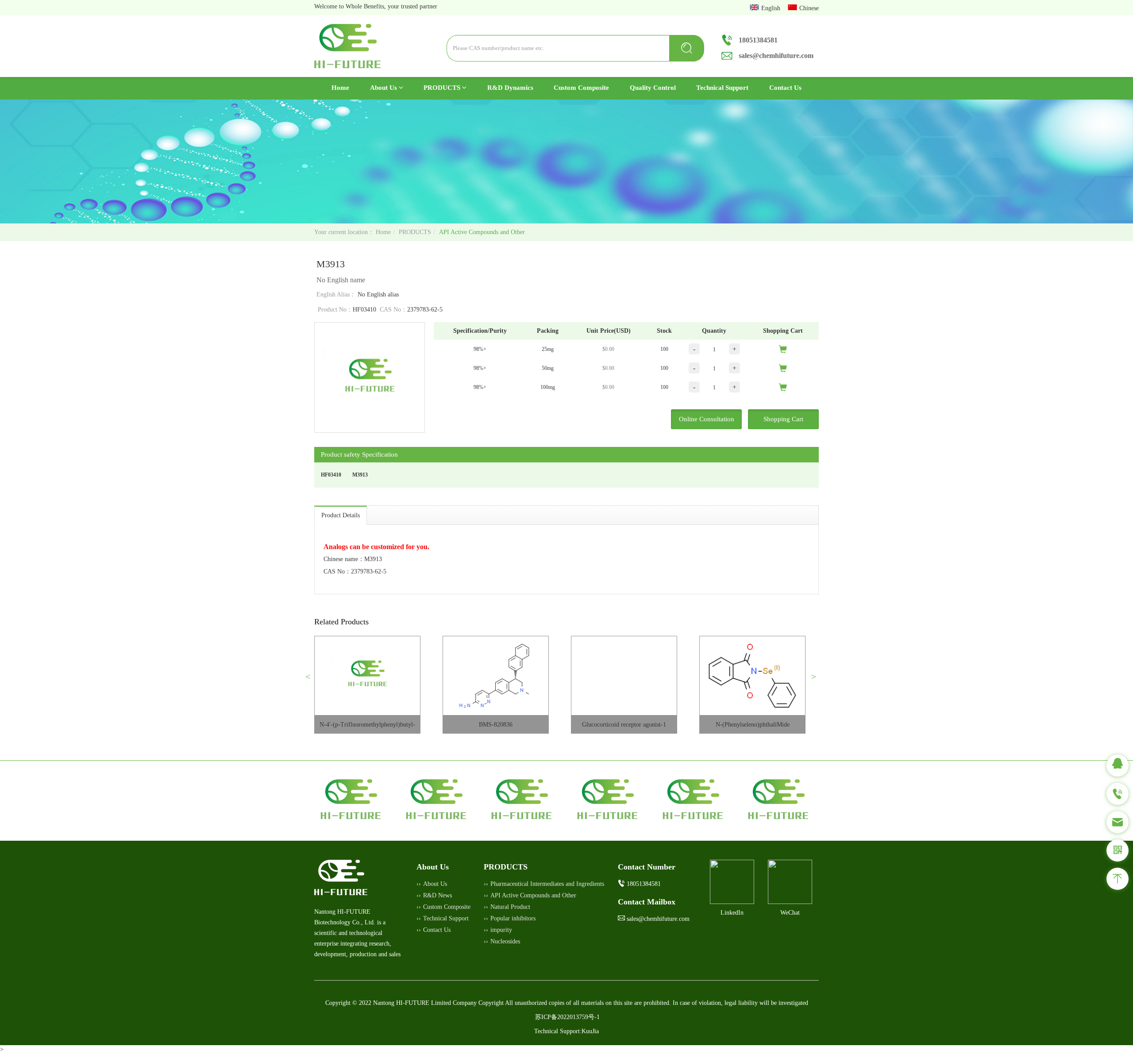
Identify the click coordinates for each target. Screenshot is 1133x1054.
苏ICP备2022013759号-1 (567, 1017)
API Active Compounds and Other (482, 232)
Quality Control (653, 87)
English (771, 8)
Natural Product (510, 907)
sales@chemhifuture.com (776, 55)
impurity (501, 930)
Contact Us (785, 87)
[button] (311, 680)
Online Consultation (706, 419)
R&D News (437, 895)
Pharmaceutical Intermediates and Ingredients (547, 884)
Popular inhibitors (513, 918)
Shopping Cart (783, 419)
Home (345, 87)
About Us (384, 87)
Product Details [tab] (340, 515)
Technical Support (722, 87)
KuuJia (590, 1031)
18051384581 (758, 40)
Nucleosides (505, 941)
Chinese (809, 8)
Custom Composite (581, 87)
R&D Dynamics (510, 87)
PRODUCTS (443, 87)
